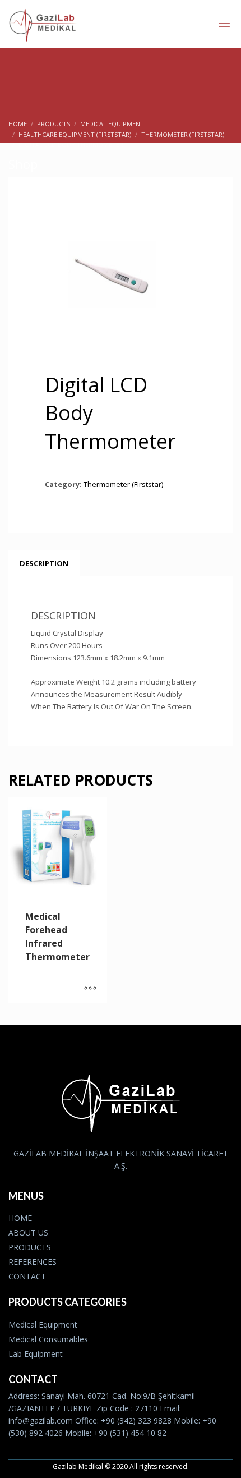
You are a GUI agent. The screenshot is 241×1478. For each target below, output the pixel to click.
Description (44, 563)
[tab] (44, 563)
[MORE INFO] (90, 989)
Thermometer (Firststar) (123, 484)
